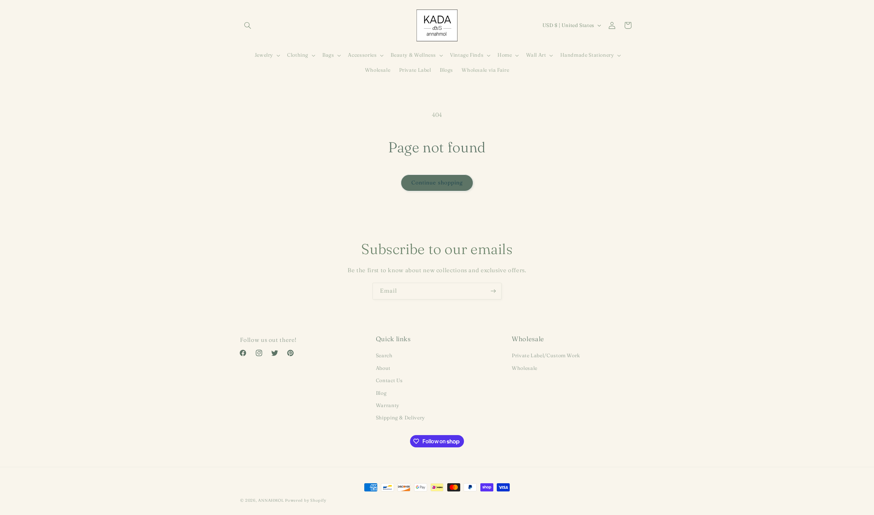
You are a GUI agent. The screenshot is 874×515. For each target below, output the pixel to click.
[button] (248, 25)
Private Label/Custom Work (546, 356)
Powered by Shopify (305, 500)
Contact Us (389, 381)
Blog (381, 393)
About (383, 368)
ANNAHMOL (271, 500)
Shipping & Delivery (400, 418)
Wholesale (524, 368)
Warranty (387, 405)
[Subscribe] (493, 291)
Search (384, 356)
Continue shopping (437, 182)
